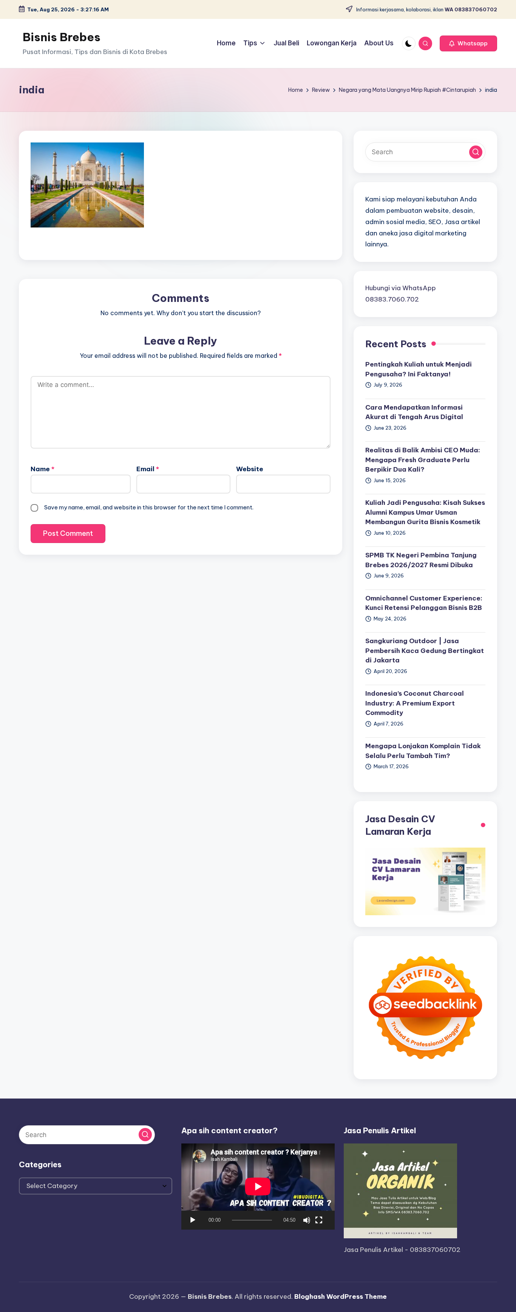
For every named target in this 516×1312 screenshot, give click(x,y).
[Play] (192, 1220)
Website (249, 469)
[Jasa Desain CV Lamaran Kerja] (425, 881)
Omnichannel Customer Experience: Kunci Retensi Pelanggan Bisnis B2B (423, 603)
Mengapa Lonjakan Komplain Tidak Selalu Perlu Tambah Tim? (423, 751)
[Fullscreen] (319, 1220)
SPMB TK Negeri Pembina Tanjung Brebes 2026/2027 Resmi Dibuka (421, 560)
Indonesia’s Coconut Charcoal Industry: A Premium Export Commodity (414, 703)
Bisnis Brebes (61, 37)
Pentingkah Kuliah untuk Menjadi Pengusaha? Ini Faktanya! (418, 369)
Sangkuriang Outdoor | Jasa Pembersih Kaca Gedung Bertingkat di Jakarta (424, 650)
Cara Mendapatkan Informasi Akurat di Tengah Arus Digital (414, 412)
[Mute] (307, 1220)
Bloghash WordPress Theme (340, 1296)
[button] (468, 43)
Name (42, 469)
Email (147, 469)
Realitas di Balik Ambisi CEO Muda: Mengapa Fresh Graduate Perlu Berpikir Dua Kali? (422, 459)
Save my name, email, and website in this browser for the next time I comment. (148, 507)
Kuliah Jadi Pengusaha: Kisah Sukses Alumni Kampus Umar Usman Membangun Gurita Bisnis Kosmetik (425, 512)
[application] (258, 1186)
